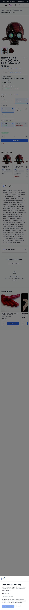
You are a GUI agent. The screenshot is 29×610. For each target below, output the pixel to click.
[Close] (3, 578)
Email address (5, 593)
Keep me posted (8, 606)
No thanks (18, 606)
